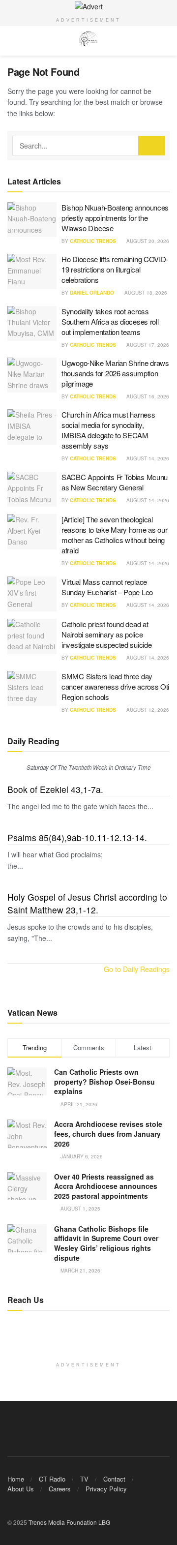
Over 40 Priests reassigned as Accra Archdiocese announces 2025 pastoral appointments (105, 1186)
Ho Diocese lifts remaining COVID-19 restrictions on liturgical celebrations (114, 269)
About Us (20, 1488)
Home (15, 1479)
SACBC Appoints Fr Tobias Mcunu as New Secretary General (114, 482)
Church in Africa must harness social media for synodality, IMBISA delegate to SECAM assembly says (108, 430)
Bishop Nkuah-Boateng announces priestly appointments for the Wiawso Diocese (115, 217)
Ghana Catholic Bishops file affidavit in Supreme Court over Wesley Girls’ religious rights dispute (106, 1243)
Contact (114, 1479)
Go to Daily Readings (137, 969)
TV (84, 1479)
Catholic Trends (93, 241)
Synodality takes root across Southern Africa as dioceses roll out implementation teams (109, 321)
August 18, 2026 (145, 292)
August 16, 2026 (147, 396)
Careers (60, 1488)
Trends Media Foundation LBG (69, 1522)
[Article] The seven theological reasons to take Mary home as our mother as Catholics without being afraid (114, 534)
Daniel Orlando (92, 292)
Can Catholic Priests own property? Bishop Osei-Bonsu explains (104, 1081)
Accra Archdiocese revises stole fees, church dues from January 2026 (108, 1133)
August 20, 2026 (147, 241)
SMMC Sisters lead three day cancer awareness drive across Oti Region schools (115, 686)
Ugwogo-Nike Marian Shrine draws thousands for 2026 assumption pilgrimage (115, 373)
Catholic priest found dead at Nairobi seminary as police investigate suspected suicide (106, 634)
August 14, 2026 (147, 458)
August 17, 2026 (147, 344)
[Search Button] (151, 145)
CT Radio (52, 1479)
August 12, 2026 (147, 709)
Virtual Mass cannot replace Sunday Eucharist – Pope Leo (107, 586)
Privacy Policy (106, 1488)
